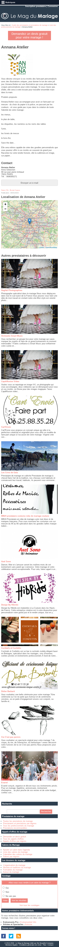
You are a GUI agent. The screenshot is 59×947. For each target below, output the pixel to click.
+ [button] (5, 204)
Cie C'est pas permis (10, 737)
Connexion (53, 6)
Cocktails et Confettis (11, 648)
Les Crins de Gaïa (9, 472)
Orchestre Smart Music (12, 336)
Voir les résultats (19, 900)
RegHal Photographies (11, 290)
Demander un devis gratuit (14, 836)
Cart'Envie (6, 427)
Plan (44, 945)
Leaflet (41, 247)
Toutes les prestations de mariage (18, 821)
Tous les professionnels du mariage (18, 826)
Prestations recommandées (15, 828)
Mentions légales (11, 945)
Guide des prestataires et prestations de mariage (30, 25)
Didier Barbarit (8, 691)
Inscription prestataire (35, 6)
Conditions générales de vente (30, 945)
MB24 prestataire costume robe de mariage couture (25, 516)
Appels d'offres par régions (14, 841)
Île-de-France (15, 190)
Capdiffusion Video (10, 381)
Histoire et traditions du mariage (17, 867)
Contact (50, 945)
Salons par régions (11, 856)
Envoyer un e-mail (29, 183)
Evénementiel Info (28, 922)
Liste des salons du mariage (15, 852)
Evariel (4, 782)
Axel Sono (6, 561)
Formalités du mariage (13, 870)
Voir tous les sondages (29, 905)
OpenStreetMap (51, 247)
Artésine (28, 924)
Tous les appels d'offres (13, 839)
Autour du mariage (11, 872)
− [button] (5, 209)
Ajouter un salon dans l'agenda (16, 850)
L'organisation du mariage (14, 865)
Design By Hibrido (9, 605)
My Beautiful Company (45, 943)
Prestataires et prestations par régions (19, 823)
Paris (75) (4, 190)
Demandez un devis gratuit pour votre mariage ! (29, 35)
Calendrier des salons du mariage (17, 854)
